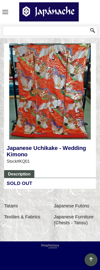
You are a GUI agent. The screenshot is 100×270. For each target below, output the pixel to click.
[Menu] (5, 12)
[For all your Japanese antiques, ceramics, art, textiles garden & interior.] (49, 11)
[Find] (92, 31)
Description (19, 174)
